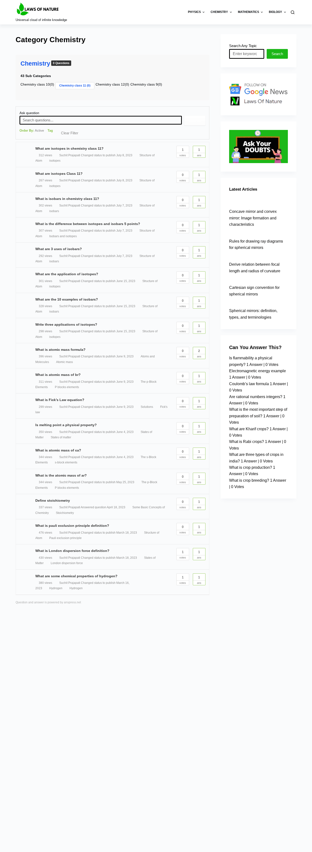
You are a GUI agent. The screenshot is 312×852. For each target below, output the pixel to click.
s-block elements (66, 462)
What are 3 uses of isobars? (58, 249)
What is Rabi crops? (246, 442)
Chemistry (35, 63)
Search (195, 120)
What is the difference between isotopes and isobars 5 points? (87, 224)
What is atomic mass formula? (60, 350)
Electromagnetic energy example (257, 371)
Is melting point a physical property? (66, 425)
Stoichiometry (65, 513)
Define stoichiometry (52, 500)
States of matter (61, 437)
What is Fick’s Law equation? (59, 400)
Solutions (147, 407)
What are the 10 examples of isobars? (66, 299)
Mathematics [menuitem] (248, 12)
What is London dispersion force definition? (72, 551)
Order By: (32, 130)
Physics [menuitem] (194, 12)
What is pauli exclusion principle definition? (72, 526)
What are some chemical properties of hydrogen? (76, 576)
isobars (54, 211)
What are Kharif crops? (249, 429)
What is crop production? (250, 467)
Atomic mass (64, 362)
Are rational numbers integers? (255, 397)
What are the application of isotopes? (66, 274)
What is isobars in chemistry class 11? (67, 199)
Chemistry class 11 (74, 85)
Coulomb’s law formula (249, 384)
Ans (199, 152)
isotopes (54, 160)
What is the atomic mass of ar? (61, 475)
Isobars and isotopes (63, 236)
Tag (50, 130)
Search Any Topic (243, 46)
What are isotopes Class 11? (59, 174)
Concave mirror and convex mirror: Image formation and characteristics (253, 217)
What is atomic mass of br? (58, 375)
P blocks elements (67, 387)
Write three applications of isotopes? (66, 324)
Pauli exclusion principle (65, 538)
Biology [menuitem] (275, 12)
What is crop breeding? (249, 480)
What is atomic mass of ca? (58, 450)
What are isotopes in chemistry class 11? (69, 148)
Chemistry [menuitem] (219, 12)
